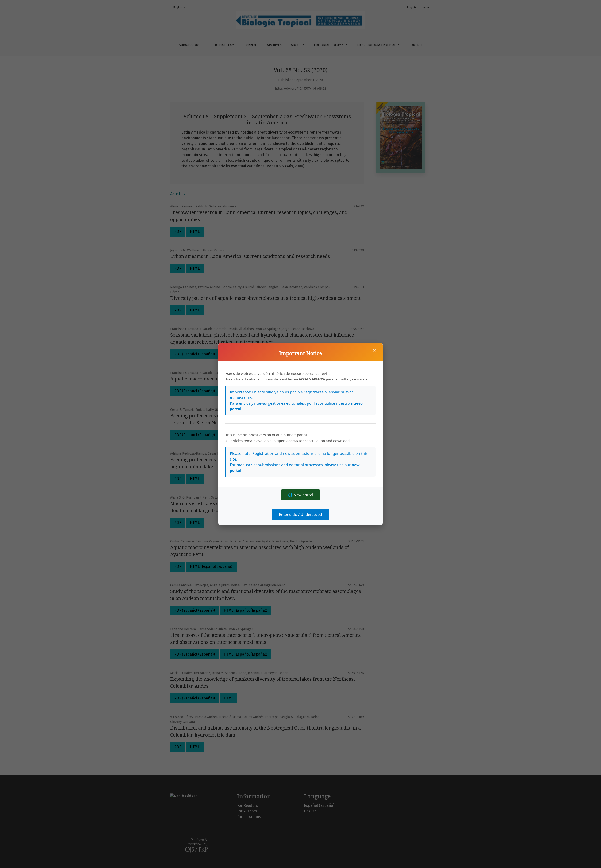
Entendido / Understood (300, 514)
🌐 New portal (300, 494)
